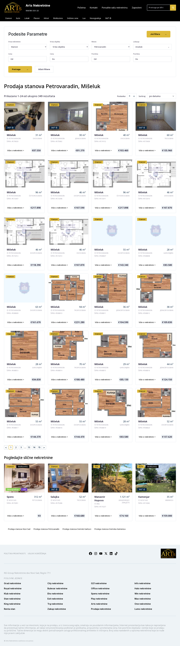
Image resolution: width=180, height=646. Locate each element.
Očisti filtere (44, 69)
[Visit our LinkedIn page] (111, 553)
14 (34, 447)
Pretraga (20, 69)
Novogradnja (95, 18)
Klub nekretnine (12, 593)
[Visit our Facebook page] (90, 553)
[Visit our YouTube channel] (100, 553)
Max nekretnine (143, 598)
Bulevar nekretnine (57, 588)
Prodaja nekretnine (101, 609)
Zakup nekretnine (56, 609)
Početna (81, 7)
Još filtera (158, 34)
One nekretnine (143, 604)
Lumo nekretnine (143, 609)
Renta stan (9, 609)
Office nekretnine (100, 588)
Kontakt (94, 7)
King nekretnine (12, 604)
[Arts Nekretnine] (13, 7)
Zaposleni (137, 7)
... (25, 447)
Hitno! (46, 18)
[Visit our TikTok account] (116, 553)
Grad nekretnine (12, 583)
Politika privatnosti (15, 553)
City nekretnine (55, 583)
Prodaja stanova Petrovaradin (46, 529)
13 (29, 447)
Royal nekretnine (12, 588)
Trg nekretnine (55, 604)
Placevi (37, 18)
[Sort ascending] (130, 96)
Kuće (18, 18)
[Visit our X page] (106, 553)
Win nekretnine (142, 593)
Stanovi (8, 18)
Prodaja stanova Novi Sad (19, 529)
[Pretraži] (173, 8)
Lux (84, 18)
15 (39, 447)
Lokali (26, 18)
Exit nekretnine (55, 598)
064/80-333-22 (32, 10)
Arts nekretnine (99, 604)
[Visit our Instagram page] (95, 553)
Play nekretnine (99, 598)
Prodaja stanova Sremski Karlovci (76, 529)
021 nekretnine (99, 583)
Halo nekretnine (143, 588)
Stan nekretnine (12, 598)
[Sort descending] (134, 96)
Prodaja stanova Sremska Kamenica (109, 529)
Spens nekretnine (100, 593)
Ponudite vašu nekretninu (115, 7)
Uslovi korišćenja (37, 553)
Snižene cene (72, 18)
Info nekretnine (142, 583)
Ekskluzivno (58, 18)
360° (107, 18)
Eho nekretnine (55, 593)
